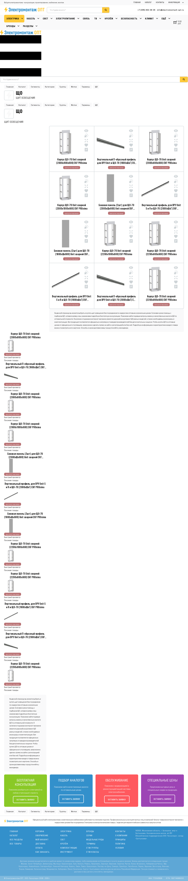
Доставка (40, 844)
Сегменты (35, 87)
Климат (149, 18)
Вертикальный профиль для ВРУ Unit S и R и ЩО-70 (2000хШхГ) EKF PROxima (161, 208)
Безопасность (129, 18)
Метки (74, 87)
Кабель (31, 18)
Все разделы (16, 839)
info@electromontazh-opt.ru (170, 10)
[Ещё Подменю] (169, 18)
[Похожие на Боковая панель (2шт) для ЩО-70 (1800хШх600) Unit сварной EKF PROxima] (86, 232)
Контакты (160, 2)
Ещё (164, 18)
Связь (86, 18)
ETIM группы (92, 848)
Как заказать (43, 852)
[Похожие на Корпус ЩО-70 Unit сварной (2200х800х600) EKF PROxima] (176, 278)
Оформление (42, 835)
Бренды (10, 26)
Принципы (120, 839)
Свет (45, 18)
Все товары (16, 844)
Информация (174, 2)
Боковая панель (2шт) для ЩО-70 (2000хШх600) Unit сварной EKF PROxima (116, 208)
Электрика (12, 18)
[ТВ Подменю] (100, 18)
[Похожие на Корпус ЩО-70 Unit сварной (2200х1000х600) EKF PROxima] (131, 232)
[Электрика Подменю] (22, 18)
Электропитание (65, 18)
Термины (86, 87)
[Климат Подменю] (157, 18)
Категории (50, 87)
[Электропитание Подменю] (78, 18)
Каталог (148, 2)
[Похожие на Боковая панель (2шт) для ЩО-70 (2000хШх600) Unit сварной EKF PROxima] (131, 187)
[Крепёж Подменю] (116, 18)
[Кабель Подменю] (38, 18)
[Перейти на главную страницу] (20, 32)
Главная (137, 2)
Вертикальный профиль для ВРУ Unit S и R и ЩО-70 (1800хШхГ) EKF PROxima (71, 300)
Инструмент (66, 852)
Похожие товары (11, 360)
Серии (89, 835)
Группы (63, 87)
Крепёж (109, 18)
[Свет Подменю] (52, 18)
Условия (119, 848)
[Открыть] (20, 55)
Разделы (28, 26)
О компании (121, 835)
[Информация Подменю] (183, 2)
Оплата (39, 848)
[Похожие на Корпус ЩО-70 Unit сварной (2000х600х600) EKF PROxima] (176, 141)
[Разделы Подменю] (37, 26)
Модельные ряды (95, 839)
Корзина (40, 831)
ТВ (95, 18)
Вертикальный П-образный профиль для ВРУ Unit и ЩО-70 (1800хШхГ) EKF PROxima (116, 163)
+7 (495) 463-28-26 (146, 10)
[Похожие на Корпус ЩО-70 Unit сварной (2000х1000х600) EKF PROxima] (86, 187)
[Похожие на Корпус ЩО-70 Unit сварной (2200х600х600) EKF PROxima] (176, 232)
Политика (120, 844)
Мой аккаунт (42, 839)
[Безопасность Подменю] (141, 18)
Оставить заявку (25, 800)
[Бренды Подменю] (18, 26)
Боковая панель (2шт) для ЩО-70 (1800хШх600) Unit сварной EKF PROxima (71, 254)
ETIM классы (92, 852)
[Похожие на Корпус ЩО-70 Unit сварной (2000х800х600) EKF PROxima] (86, 141)
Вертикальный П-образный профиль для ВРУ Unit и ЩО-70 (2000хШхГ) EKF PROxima (116, 300)
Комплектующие (68, 848)
